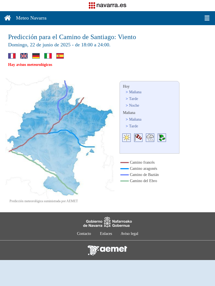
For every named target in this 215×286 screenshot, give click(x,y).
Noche (134, 105)
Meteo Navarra (31, 18)
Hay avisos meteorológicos (30, 65)
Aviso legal (129, 234)
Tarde (133, 99)
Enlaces (106, 234)
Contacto (84, 234)
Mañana (135, 92)
